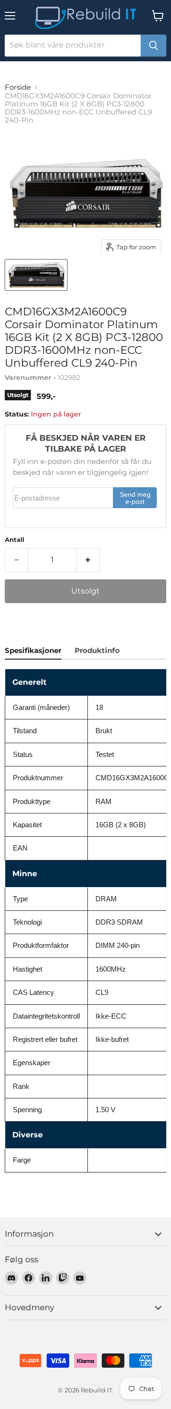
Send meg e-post (135, 498)
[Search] (153, 46)
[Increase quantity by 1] (88, 560)
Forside (18, 87)
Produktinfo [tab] (97, 650)
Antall (14, 539)
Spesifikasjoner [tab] (33, 650)
